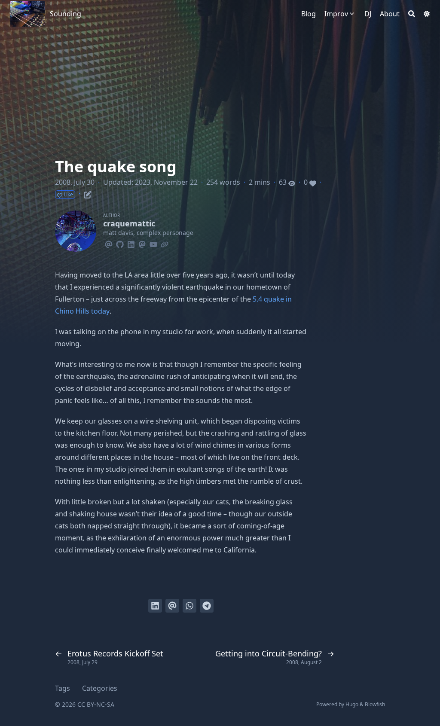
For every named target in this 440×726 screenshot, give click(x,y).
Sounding (65, 13)
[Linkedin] (131, 243)
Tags (62, 688)
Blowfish (375, 704)
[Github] (119, 243)
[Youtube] (153, 243)
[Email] (108, 243)
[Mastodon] (142, 243)
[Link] (164, 243)
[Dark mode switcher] (427, 13)
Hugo (351, 704)
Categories (99, 688)
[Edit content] (88, 193)
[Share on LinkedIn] (155, 606)
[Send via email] (172, 606)
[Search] (411, 13)
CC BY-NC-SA (95, 704)
